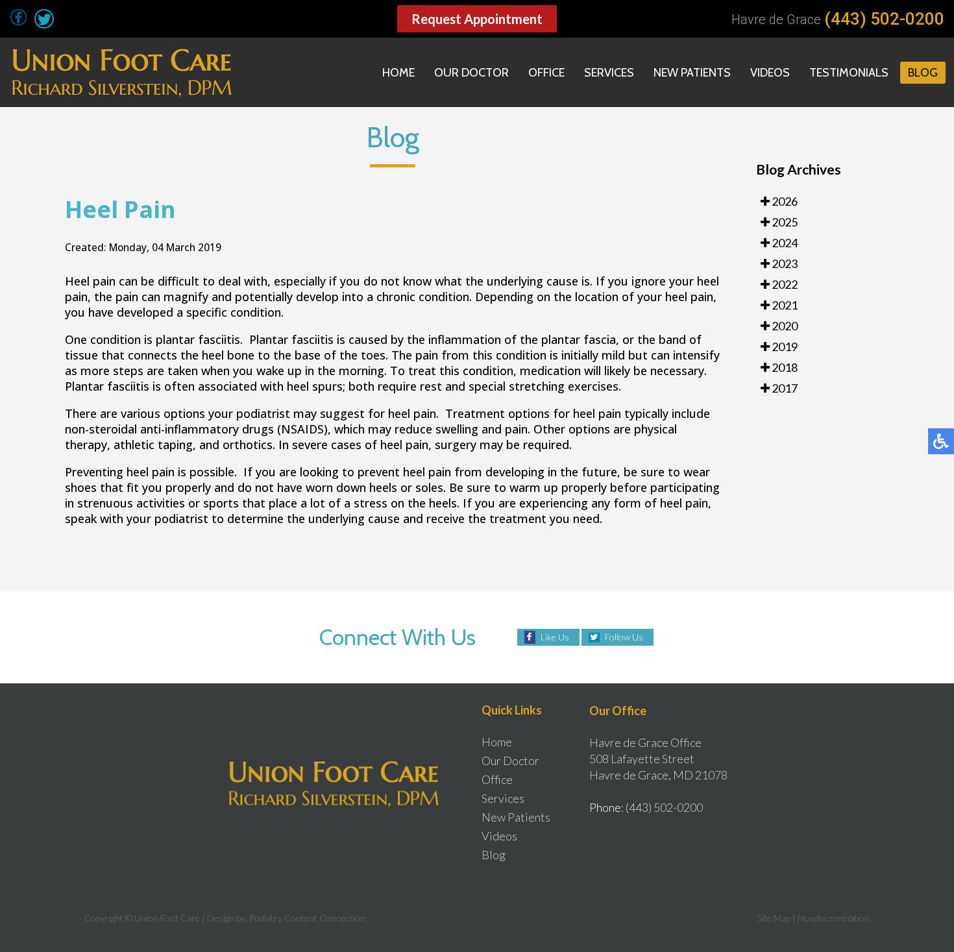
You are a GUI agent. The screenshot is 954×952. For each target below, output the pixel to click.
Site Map (773, 917)
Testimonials (848, 73)
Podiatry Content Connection (307, 917)
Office (546, 73)
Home (398, 73)
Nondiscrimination (834, 917)
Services (609, 73)
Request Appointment (477, 19)
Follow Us (624, 636)
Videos (770, 73)
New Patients (692, 73)
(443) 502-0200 (884, 18)
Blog (923, 73)
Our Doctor (471, 73)
